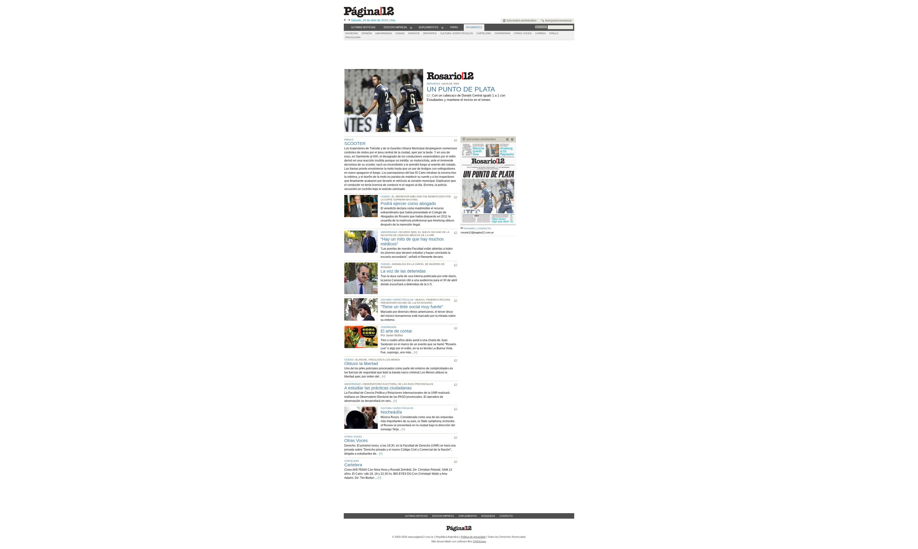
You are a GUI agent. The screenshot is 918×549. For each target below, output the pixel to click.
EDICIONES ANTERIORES (481, 139)
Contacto (506, 516)
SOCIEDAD (351, 33)
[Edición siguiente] (349, 20)
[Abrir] (411, 27)
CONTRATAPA (502, 33)
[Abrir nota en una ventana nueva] (428, 95)
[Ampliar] (488, 223)
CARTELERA (483, 33)
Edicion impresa (443, 516)
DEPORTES (430, 33)
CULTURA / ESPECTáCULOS (456, 33)
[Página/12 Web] (369, 16)
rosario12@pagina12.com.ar (477, 232)
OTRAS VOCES (523, 33)
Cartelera (353, 465)
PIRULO (553, 33)
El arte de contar (396, 331)
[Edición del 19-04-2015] (511, 140)
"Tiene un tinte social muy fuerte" (412, 306)
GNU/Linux (479, 541)
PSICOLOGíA (353, 37)
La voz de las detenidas (403, 271)
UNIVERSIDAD (383, 33)
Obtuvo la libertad (361, 363)
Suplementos (468, 516)
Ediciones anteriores (520, 20)
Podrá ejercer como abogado (408, 203)
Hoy (392, 20)
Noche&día (391, 412)
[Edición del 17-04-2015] (507, 140)
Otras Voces (356, 440)
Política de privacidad (473, 536)
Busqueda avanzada (558, 20)
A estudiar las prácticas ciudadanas (378, 388)
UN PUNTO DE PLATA (461, 89)
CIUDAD (399, 33)
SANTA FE (414, 33)
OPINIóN (366, 33)
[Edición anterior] (344, 20)
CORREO (540, 33)
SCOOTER (355, 143)
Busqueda (488, 516)
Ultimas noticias (416, 516)
